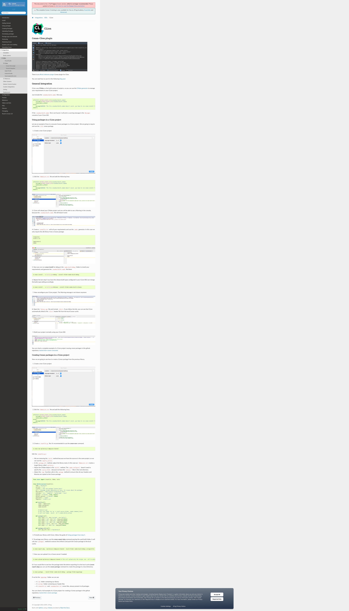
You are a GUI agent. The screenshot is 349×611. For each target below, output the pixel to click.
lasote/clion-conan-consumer (48, 350)
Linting (5, 89)
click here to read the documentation (70, 6)
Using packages (6, 25)
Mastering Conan (7, 42)
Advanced (63, 12)
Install (3, 20)
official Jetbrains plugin (46, 74)
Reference (5, 100)
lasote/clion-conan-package (48, 593)
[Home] (32, 17)
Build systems (7, 55)
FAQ (3, 105)
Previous (37, 597)
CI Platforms (6, 78)
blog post (63, 79)
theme (50, 608)
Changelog (5, 111)
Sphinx (41, 608)
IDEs (4, 58)
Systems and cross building (9, 44)
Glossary (4, 108)
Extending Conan (7, 47)
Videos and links (6, 103)
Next (91, 597)
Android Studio (8, 73)
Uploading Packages (7, 31)
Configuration (6, 95)
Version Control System (9, 84)
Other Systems (7, 81)
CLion (6, 63)
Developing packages (8, 34)
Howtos (4, 97)
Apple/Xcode (8, 71)
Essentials (87, 10)
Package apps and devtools (9, 36)
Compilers (6, 53)
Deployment (6, 92)
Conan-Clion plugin (10, 65)
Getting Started (6, 23)
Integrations (5, 50)
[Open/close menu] (1, 50)
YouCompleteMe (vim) (10, 76)
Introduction (5, 17)
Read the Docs (65, 608)
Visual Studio (8, 60)
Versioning (5, 39)
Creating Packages (7, 28)
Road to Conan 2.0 (7, 113)
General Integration (10, 68)
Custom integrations (9, 87)
